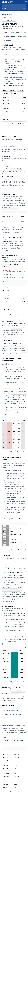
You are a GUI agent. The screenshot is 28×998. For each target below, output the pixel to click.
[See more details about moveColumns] (2, 166)
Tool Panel (8, 568)
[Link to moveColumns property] (10, 164)
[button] (14, 8)
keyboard (11, 36)
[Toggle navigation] (25, 2)
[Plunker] (25, 124)
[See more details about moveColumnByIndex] (2, 179)
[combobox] (7, 17)
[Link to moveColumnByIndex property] (14, 177)
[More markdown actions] (14, 20)
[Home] (7, 2)
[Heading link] (15, 45)
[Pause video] (14, 218)
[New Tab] (20, 124)
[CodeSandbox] (23, 124)
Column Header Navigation (10, 149)
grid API (11, 40)
